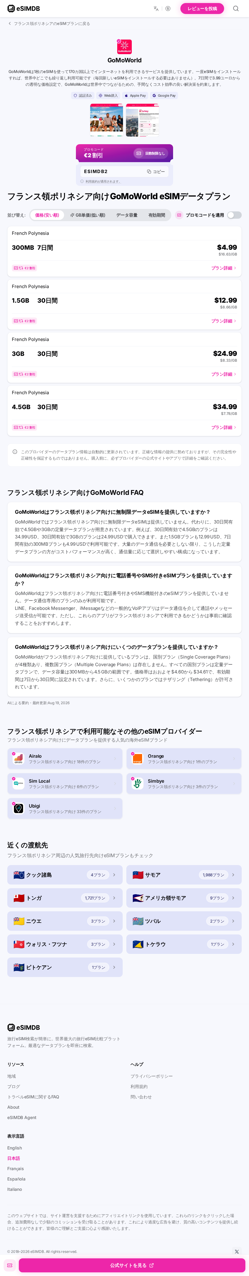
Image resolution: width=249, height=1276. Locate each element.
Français (15, 1168)
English (14, 1147)
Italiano (14, 1189)
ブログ (13, 1086)
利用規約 (139, 1086)
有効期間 (156, 214)
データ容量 (126, 214)
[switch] (234, 215)
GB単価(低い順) (90, 214)
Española (16, 1178)
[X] (237, 1252)
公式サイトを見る (128, 1265)
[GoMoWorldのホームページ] (106, 120)
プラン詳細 (221, 267)
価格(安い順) (47, 214)
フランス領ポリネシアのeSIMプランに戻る (52, 23)
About (13, 1107)
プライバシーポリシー (152, 1076)
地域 (11, 1076)
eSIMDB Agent (21, 1117)
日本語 (13, 1158)
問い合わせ (141, 1096)
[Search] (236, 8)
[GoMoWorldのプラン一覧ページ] (142, 120)
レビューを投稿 (202, 8)
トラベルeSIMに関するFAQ (33, 1096)
